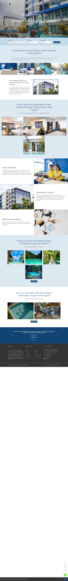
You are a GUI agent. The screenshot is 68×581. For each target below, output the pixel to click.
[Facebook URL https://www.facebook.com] (14, 258)
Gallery (27, 353)
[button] (5, 19)
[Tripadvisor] (59, 1)
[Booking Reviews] (65, 570)
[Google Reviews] (65, 564)
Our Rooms (10, 40)
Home (27, 349)
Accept (65, 579)
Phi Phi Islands (34, 256)
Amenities (36, 351)
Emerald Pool (34, 270)
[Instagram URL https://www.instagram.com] (16, 258)
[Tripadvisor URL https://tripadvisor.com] (18, 258)
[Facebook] (44, 358)
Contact (27, 355)
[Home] (9, 4)
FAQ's (35, 353)
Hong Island (16, 256)
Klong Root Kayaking (52, 256)
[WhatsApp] (65, 575)
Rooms (27, 351)
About (35, 349)
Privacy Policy (36, 355)
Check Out (43, 40)
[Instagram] (57, 1)
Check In (30, 40)
